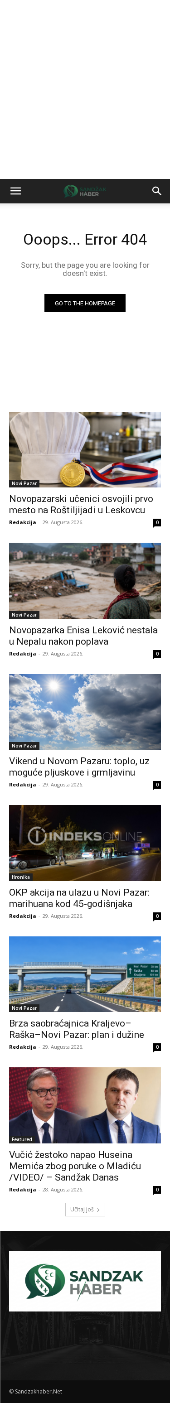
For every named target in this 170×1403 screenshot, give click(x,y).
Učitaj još (82, 1209)
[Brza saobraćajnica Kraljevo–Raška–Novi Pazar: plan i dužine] (85, 974)
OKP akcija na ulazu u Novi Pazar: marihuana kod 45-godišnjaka (79, 898)
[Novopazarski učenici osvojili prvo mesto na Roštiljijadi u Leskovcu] (85, 450)
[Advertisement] (85, 89)
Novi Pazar (24, 483)
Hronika (21, 877)
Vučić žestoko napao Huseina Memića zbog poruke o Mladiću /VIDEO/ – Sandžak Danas (75, 1166)
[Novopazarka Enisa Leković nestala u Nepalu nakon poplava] (85, 581)
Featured (22, 1139)
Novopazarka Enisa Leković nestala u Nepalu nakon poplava (83, 636)
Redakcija (22, 522)
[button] (15, 191)
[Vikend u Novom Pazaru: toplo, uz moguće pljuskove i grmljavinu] (85, 712)
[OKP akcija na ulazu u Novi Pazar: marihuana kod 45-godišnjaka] (85, 843)
